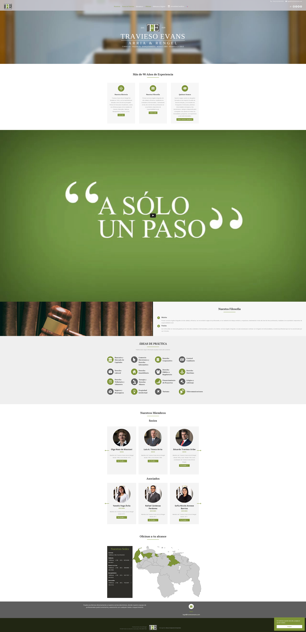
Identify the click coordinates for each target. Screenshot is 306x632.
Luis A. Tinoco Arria (153, 449)
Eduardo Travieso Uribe (184, 449)
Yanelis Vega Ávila (121, 505)
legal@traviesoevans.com (294, 1)
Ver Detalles (121, 461)
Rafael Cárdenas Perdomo (153, 507)
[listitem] (161, 553)
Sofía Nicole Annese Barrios (184, 507)
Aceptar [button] (289, 626)
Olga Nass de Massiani (121, 449)
